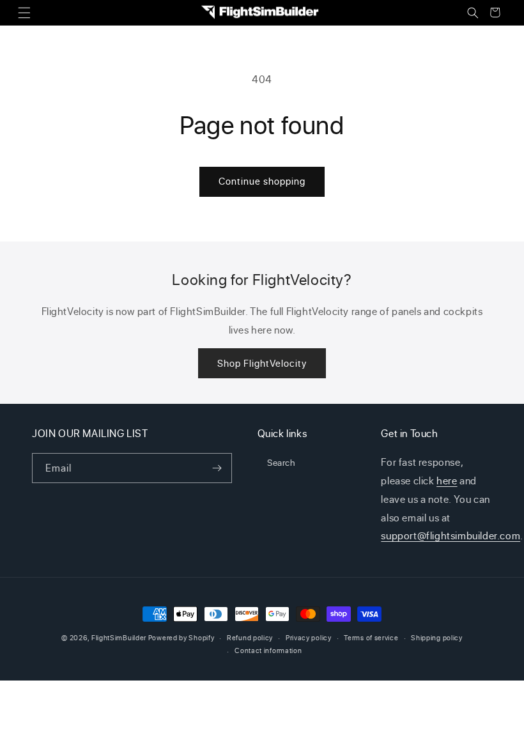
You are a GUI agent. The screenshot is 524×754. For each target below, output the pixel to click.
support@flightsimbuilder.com (450, 535)
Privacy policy (309, 638)
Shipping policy (437, 638)
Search (281, 462)
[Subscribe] (217, 468)
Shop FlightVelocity (262, 363)
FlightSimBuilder (118, 638)
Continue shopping (262, 181)
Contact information (268, 650)
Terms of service (371, 638)
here (446, 480)
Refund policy (250, 638)
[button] (24, 12)
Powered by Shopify (181, 638)
